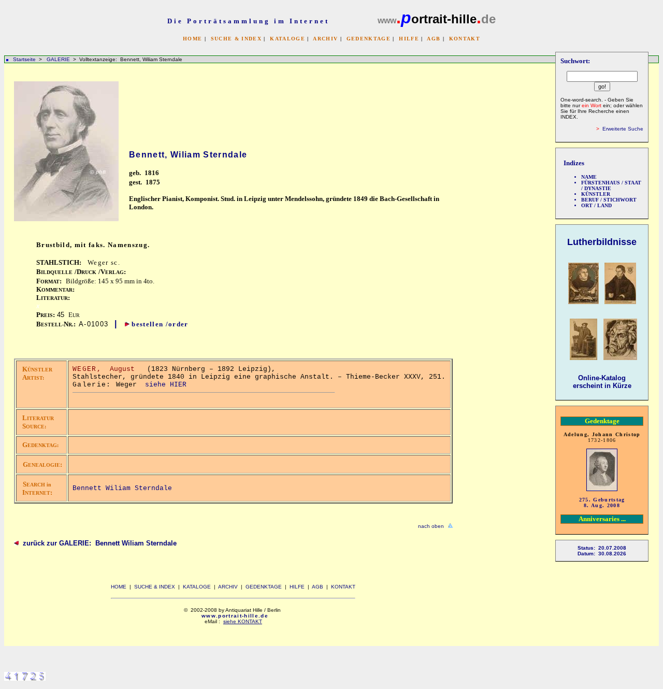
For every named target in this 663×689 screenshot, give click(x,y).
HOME (192, 38)
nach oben (431, 526)
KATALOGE (287, 38)
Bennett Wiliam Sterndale (122, 488)
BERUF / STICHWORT (609, 200)
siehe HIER (165, 385)
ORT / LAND (596, 205)
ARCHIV (325, 38)
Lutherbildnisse (602, 242)
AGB (433, 38)
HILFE (409, 38)
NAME (589, 177)
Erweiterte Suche (622, 129)
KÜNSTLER (595, 194)
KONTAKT (464, 38)
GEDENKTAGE (369, 38)
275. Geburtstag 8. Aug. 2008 (602, 502)
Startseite (24, 59)
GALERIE (59, 59)
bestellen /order (160, 324)
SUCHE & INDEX (236, 38)
